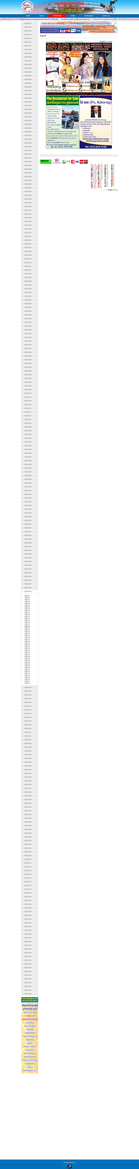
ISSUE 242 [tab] (27, 528)
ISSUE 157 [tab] (27, 938)
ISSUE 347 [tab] (27, 135)
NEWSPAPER (57, 16)
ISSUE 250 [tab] (27, 498)
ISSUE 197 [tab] (27, 788)
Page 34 (27, 656)
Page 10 (27, 611)
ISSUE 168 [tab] (27, 896)
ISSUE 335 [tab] (27, 180)
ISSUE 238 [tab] (27, 543)
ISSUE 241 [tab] (27, 531)
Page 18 (27, 626)
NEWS (73, 16)
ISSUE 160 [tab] (27, 926)
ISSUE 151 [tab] (27, 960)
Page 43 (27, 673)
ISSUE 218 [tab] (27, 710)
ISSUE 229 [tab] (27, 576)
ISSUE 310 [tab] (27, 274)
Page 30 (27, 649)
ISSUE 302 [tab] (27, 303)
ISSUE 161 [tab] (27, 923)
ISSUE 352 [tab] (27, 117)
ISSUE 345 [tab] (27, 143)
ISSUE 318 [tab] (27, 244)
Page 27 (27, 643)
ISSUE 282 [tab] (27, 378)
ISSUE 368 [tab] (27, 57)
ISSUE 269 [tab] (27, 427)
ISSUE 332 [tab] (27, 191)
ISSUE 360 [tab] (27, 87)
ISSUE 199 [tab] (27, 781)
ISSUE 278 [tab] (27, 393)
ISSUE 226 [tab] (27, 587)
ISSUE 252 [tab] (27, 490)
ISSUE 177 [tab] (27, 863)
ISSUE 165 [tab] (27, 908)
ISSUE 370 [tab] (27, 49)
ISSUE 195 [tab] (27, 796)
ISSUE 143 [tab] (27, 990)
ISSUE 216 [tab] (27, 717)
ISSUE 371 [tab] (27, 46)
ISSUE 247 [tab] (27, 509)
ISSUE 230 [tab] (27, 572)
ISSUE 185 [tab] (27, 833)
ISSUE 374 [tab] (27, 34)
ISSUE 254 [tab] (27, 483)
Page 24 (27, 637)
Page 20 (27, 630)
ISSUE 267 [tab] (27, 434)
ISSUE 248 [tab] (27, 505)
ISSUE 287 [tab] (27, 360)
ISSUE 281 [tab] (27, 382)
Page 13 (27, 616)
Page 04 (27, 599)
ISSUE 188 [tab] (27, 822)
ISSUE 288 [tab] (27, 356)
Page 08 (27, 607)
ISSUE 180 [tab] (27, 852)
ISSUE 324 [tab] (27, 221)
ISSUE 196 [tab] (27, 792)
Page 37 (27, 662)
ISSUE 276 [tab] (27, 401)
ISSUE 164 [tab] (27, 911)
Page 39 (27, 666)
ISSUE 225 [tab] (27, 591)
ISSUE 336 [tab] (27, 176)
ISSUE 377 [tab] (27, 23)
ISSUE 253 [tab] (27, 487)
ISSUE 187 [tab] (27, 825)
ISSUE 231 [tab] (27, 569)
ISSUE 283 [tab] (27, 374)
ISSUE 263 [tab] (27, 449)
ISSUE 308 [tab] (27, 281)
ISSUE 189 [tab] (27, 818)
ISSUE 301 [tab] (27, 307)
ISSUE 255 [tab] (27, 479)
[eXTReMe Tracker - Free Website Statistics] (69, 1168)
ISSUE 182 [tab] (27, 844)
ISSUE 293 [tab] (27, 337)
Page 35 (27, 658)
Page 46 (27, 679)
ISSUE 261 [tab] (27, 457)
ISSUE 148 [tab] (27, 971)
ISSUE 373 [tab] (27, 38)
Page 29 (27, 647)
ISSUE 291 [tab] (27, 345)
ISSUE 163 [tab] (27, 915)
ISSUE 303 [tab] (27, 300)
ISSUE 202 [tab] (27, 769)
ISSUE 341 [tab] (27, 158)
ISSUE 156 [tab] (27, 941)
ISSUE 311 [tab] (27, 270)
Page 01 (27, 595)
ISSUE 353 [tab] (27, 113)
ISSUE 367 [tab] (27, 61)
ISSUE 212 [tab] (27, 732)
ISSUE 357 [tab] (27, 98)
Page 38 (27, 664)
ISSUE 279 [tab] (27, 389)
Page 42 (27, 671)
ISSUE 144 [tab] (27, 986)
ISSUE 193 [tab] (27, 803)
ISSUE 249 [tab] (27, 502)
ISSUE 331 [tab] (27, 195)
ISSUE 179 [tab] (27, 855)
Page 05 (27, 601)
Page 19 (27, 628)
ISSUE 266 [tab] (27, 438)
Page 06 (27, 603)
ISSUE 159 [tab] (27, 930)
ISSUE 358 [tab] (27, 94)
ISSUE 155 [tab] (27, 945)
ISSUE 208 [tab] (27, 747)
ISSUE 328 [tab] (27, 206)
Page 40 (27, 668)
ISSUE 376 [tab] (27, 27)
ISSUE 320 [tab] (27, 236)
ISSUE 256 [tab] (27, 475)
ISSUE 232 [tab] (27, 565)
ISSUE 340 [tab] (27, 161)
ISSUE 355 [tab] (27, 105)
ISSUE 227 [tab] (27, 584)
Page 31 (27, 650)
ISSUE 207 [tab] (27, 751)
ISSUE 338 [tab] (27, 169)
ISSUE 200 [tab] (27, 777)
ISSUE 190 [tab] (27, 814)
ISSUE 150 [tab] (27, 964)
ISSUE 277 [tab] (27, 397)
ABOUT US (106, 16)
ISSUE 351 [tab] (27, 120)
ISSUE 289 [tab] (27, 352)
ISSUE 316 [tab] (27, 251)
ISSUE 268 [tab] (27, 430)
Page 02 (27, 597)
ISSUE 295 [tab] (27, 330)
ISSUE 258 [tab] (27, 468)
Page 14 (27, 618)
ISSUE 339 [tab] (27, 165)
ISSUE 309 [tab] (27, 277)
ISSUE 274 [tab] (27, 408)
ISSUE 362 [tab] (27, 79)
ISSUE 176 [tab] (27, 867)
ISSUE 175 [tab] (27, 870)
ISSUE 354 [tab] (27, 109)
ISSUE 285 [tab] (27, 367)
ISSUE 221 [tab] (27, 698)
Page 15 (27, 620)
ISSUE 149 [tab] (27, 967)
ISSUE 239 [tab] (27, 539)
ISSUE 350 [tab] (27, 124)
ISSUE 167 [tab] (27, 900)
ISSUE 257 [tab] (27, 472)
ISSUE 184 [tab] (27, 837)
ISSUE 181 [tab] (27, 848)
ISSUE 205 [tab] (27, 758)
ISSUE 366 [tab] (27, 64)
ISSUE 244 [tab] (27, 520)
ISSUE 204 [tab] (27, 762)
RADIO (41, 16)
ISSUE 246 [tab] (27, 513)
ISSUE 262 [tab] (27, 453)
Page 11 (27, 612)
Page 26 (27, 641)
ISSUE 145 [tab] (27, 982)
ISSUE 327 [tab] (27, 210)
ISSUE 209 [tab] (27, 743)
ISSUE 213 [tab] (27, 728)
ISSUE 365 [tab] (27, 68)
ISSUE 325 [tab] (27, 217)
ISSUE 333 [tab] (27, 188)
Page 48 (27, 683)
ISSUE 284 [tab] (27, 371)
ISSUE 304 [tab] (27, 296)
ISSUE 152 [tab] (27, 956)
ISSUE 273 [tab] (27, 412)
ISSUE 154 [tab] (27, 949)
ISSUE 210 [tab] (27, 739)
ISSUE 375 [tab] (27, 31)
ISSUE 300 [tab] (27, 311)
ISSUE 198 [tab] (27, 784)
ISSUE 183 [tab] (27, 840)
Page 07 (27, 605)
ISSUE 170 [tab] (27, 889)
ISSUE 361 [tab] (27, 83)
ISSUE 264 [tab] (27, 445)
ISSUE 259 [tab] (27, 464)
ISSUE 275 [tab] (27, 404)
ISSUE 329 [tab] (27, 202)
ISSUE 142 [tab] (27, 994)
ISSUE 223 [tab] (27, 691)
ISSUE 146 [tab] (27, 979)
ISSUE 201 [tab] (27, 773)
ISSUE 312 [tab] (27, 266)
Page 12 (27, 614)
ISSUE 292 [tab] (27, 341)
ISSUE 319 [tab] (27, 240)
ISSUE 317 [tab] (27, 247)
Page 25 (27, 639)
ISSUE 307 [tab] (27, 285)
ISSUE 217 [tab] (27, 713)
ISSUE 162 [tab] (27, 919)
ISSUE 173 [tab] (27, 878)
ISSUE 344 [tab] (27, 147)
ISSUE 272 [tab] (27, 416)
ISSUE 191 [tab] (27, 811)
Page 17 (27, 624)
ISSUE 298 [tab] (27, 318)
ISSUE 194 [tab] (27, 799)
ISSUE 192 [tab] (27, 807)
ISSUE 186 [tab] (27, 829)
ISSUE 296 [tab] (27, 326)
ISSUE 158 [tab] (27, 934)
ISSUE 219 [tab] (27, 706)
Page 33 (27, 654)
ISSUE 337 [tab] (27, 173)
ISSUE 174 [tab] (27, 874)
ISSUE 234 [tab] (27, 558)
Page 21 (27, 631)
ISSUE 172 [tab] (27, 881)
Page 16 (27, 622)
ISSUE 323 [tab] (27, 225)
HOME (28, 16)
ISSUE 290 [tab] (27, 348)
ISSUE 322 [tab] (27, 229)
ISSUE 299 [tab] (27, 315)
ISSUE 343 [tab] (27, 150)
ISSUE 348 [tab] (27, 132)
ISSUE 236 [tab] (27, 550)
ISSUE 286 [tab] (27, 363)
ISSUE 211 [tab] (27, 736)
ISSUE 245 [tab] (27, 516)
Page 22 (27, 633)
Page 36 (27, 660)
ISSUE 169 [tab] (27, 893)
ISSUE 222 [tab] (27, 695)
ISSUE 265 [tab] (27, 442)
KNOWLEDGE (88, 16)
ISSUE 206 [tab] (27, 754)
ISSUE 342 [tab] (27, 154)
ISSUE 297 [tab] (27, 322)
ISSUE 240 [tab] (27, 535)
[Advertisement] (29, 1088)
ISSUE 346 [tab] (27, 139)
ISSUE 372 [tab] (27, 42)
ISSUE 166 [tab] (27, 904)
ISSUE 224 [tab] (27, 687)
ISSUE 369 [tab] (27, 53)
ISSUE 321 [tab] (27, 232)
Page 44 (27, 675)
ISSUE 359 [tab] (27, 90)
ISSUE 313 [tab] (27, 262)
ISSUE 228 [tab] (27, 580)
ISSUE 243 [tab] (27, 524)
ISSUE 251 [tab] (27, 494)
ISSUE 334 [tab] (27, 184)
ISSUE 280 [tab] (27, 386)
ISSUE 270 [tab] (27, 423)
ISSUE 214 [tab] (27, 725)
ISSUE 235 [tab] (27, 554)
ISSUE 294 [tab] (27, 333)
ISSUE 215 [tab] (27, 721)
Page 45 (27, 677)
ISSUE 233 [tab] (27, 561)
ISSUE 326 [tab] (27, 214)
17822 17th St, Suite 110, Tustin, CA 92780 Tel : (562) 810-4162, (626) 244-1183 (69, 10)
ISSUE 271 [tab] (27, 419)
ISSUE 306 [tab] (27, 288)
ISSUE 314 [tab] (27, 259)
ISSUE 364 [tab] (27, 72)
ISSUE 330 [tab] (27, 199)
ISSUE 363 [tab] (27, 75)
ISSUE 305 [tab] (27, 292)
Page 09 (27, 609)
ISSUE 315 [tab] (27, 255)
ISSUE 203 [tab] (27, 766)
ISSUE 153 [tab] (27, 953)
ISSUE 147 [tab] (27, 975)
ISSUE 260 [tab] (27, 460)
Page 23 (27, 635)
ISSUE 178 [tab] (27, 859)
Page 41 (27, 669)
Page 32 (27, 652)
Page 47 (27, 681)
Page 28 (27, 645)
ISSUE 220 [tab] (27, 702)
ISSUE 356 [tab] (27, 102)
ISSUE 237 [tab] (27, 546)
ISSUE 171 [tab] (27, 885)
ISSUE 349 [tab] (27, 128)
